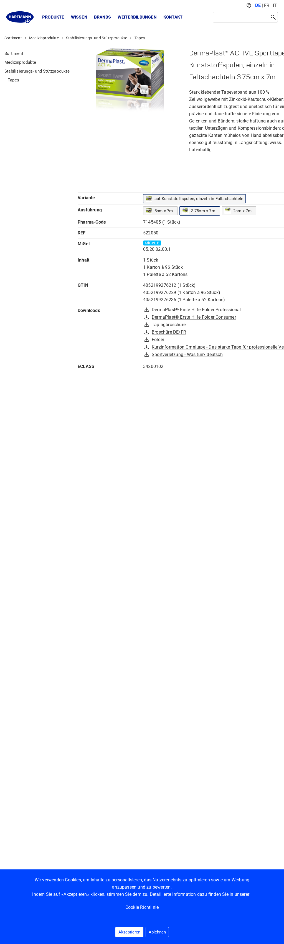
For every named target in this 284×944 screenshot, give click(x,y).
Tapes (140, 38)
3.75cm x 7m (203, 210)
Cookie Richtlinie (142, 907)
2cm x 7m (242, 210)
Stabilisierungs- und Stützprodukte (96, 38)
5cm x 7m (163, 210)
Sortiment (13, 38)
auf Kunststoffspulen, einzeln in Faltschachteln (198, 198)
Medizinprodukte (44, 38)
